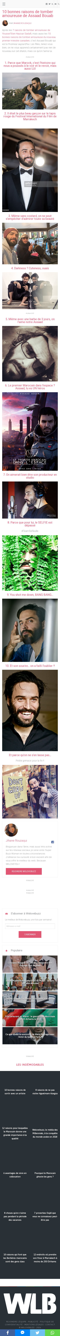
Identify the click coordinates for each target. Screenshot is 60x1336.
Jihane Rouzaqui (22, 23)
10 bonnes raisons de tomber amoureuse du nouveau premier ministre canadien (29, 37)
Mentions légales (34, 1324)
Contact (50, 1324)
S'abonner (30, 934)
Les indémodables (30, 1064)
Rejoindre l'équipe (16, 1322)
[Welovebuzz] (13, 4)
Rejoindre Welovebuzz (24, 871)
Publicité (33, 1322)
